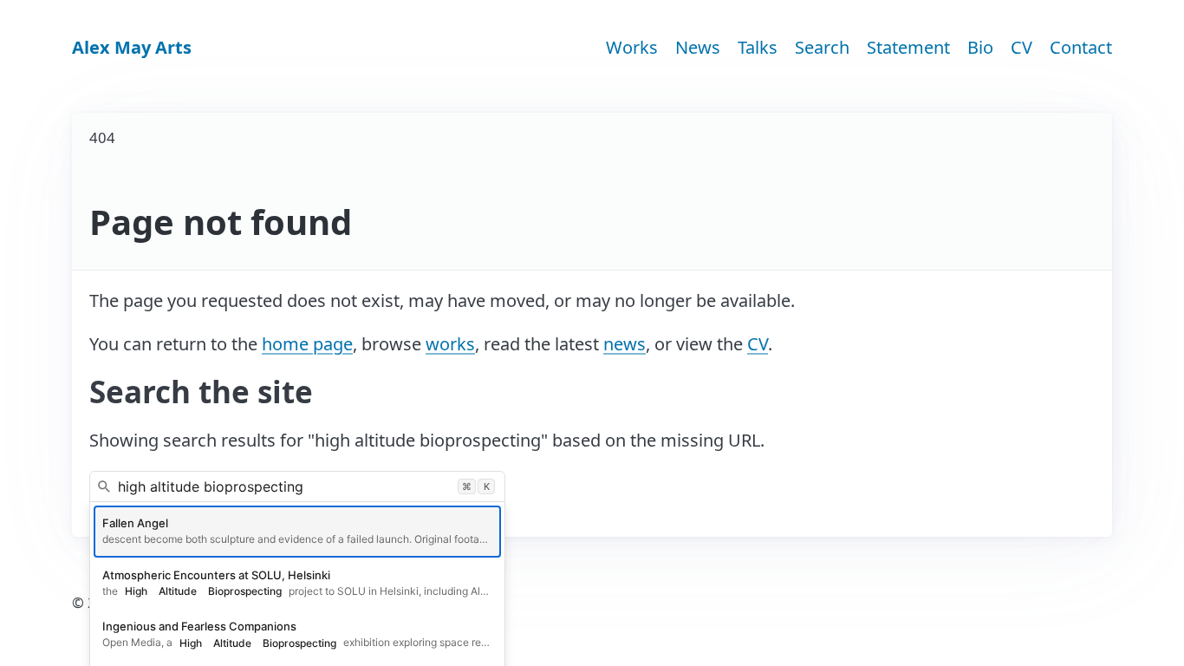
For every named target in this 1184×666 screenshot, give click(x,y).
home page (307, 344)
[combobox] (297, 486)
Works (632, 47)
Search (822, 47)
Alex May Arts (132, 47)
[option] (297, 532)
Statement (908, 47)
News (697, 47)
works (450, 344)
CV (1021, 47)
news (624, 344)
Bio (980, 47)
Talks (757, 47)
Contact (1081, 47)
